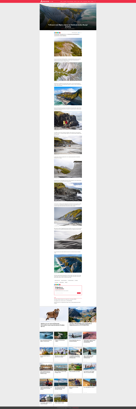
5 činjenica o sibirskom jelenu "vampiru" (60, 341)
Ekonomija (64, 1)
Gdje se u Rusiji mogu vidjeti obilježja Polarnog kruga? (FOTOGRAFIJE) (88, 357)
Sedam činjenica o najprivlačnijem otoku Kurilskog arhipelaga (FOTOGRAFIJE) (89, 341)
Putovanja (92, 1)
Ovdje (65, 407)
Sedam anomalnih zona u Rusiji (74, 371)
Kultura (78, 1)
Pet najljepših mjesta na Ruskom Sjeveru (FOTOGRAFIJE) (63, 300)
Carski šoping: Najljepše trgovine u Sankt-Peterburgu (46, 403)
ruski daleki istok (57, 280)
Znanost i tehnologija (70, 1)
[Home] (41, 1)
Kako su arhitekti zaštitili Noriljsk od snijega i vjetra (60, 372)
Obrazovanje (85, 1)
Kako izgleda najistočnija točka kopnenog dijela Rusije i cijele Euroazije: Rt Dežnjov (60, 388)
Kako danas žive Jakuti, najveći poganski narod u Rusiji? (60, 356)
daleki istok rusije (64, 280)
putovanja (76, 280)
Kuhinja (89, 1)
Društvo (61, 1)
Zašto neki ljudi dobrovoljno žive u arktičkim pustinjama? (75, 341)
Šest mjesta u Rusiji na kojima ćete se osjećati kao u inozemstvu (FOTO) (65, 299)
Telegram (80, 32)
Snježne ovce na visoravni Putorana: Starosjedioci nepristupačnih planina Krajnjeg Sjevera (52, 325)
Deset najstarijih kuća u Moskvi (89, 387)
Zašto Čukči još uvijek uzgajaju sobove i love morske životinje (89, 372)
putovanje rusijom (70, 280)
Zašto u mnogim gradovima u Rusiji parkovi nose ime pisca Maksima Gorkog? (45, 372)
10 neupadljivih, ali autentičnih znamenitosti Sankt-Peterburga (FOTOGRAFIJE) (74, 357)
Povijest (81, 1)
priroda (66, 282)
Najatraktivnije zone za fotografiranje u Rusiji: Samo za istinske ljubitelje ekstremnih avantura (67, 303)
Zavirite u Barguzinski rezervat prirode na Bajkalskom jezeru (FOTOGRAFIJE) (81, 324)
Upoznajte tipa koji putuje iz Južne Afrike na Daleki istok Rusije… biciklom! (46, 388)
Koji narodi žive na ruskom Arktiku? (73, 388)
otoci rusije (56, 282)
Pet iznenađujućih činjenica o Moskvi (45, 356)
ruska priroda (62, 282)
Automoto (75, 1)
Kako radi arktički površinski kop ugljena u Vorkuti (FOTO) (46, 341)
